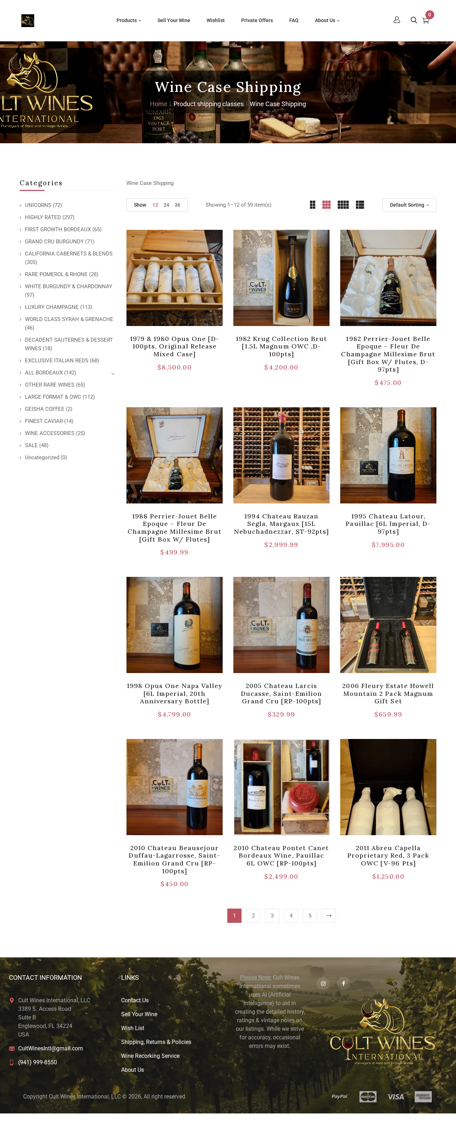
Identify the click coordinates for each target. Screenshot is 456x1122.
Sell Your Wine (139, 1014)
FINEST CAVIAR (44, 421)
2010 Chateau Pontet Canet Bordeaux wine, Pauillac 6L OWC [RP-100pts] (281, 855)
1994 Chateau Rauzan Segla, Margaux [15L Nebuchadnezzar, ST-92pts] (281, 524)
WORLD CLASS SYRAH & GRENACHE (69, 319)
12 (155, 205)
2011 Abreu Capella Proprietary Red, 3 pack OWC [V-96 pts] (388, 855)
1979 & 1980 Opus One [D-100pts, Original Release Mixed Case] (174, 346)
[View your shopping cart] (426, 21)
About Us (132, 1069)
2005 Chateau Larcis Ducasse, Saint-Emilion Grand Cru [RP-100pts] (281, 693)
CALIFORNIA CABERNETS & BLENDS (69, 253)
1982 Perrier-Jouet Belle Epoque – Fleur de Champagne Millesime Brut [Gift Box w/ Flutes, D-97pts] (388, 354)
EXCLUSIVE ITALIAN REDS (56, 360)
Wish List (132, 1028)
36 (177, 205)
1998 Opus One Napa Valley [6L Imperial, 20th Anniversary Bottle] (174, 693)
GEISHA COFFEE (44, 409)
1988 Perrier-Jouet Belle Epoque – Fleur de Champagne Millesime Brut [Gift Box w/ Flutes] (175, 527)
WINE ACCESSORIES (49, 433)
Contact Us (135, 1000)
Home (158, 104)
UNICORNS (38, 205)
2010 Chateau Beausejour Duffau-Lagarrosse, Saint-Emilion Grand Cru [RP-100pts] (174, 859)
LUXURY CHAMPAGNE (52, 307)
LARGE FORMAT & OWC (53, 397)
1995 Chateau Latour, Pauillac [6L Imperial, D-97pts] (388, 524)
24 (166, 205)
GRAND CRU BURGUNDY (54, 241)
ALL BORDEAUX (44, 372)
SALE (31, 445)
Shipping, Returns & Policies (156, 1042)
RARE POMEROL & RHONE (56, 274)
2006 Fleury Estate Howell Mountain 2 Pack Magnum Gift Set (388, 693)
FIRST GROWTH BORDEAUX (58, 229)
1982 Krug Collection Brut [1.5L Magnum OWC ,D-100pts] (281, 346)
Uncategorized (42, 457)
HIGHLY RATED (43, 217)
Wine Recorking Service (150, 1056)
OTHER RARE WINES (49, 385)
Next (329, 916)
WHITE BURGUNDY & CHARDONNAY (68, 286)
